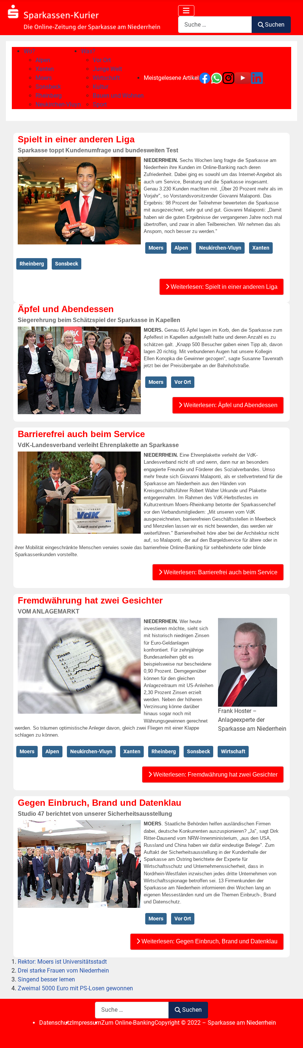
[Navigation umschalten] (186, 10)
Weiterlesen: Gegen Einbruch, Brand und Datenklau (209, 941)
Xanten (260, 248)
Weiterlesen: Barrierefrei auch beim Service (220, 572)
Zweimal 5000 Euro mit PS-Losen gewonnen (75, 988)
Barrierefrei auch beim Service (81, 434)
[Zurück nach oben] (290, 1034)
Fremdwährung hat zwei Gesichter (90, 600)
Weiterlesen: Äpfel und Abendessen (230, 405)
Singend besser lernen (46, 979)
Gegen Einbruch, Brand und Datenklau (99, 803)
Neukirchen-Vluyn (220, 248)
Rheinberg (32, 264)
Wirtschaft (233, 751)
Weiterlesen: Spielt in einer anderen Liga (223, 287)
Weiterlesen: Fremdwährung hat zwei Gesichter (215, 774)
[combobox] (215, 24)
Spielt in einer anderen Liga (76, 139)
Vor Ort (182, 382)
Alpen (181, 248)
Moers (156, 248)
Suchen (275, 24)
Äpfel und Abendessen (66, 309)
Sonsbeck (66, 264)
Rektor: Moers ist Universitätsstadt (62, 961)
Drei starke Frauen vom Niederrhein (63, 970)
